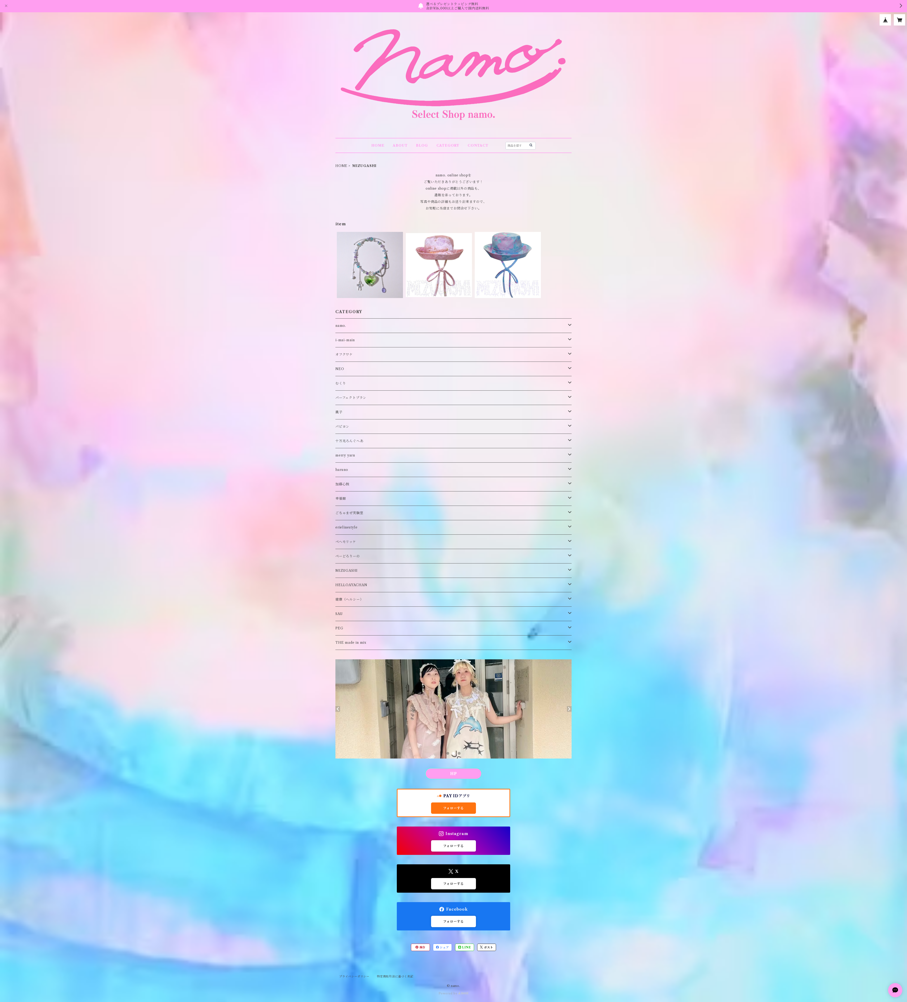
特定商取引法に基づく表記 (395, 976)
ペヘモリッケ (345, 542)
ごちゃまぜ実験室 (349, 513)
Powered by (448, 993)
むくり (340, 383)
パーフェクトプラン (350, 398)
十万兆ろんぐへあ (349, 441)
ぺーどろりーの (347, 556)
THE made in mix (350, 642)
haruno (341, 470)
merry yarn (345, 455)
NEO (339, 369)
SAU (338, 614)
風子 (338, 412)
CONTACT (478, 145)
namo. (340, 326)
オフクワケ (344, 354)
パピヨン (342, 426)
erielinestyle (346, 527)
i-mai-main (345, 340)
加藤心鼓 (342, 484)
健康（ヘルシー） (349, 599)
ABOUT (400, 145)
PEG (339, 628)
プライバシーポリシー (354, 976)
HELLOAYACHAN (351, 585)
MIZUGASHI (346, 570)
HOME (377, 145)
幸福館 (340, 498)
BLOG (422, 145)
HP (453, 773)
